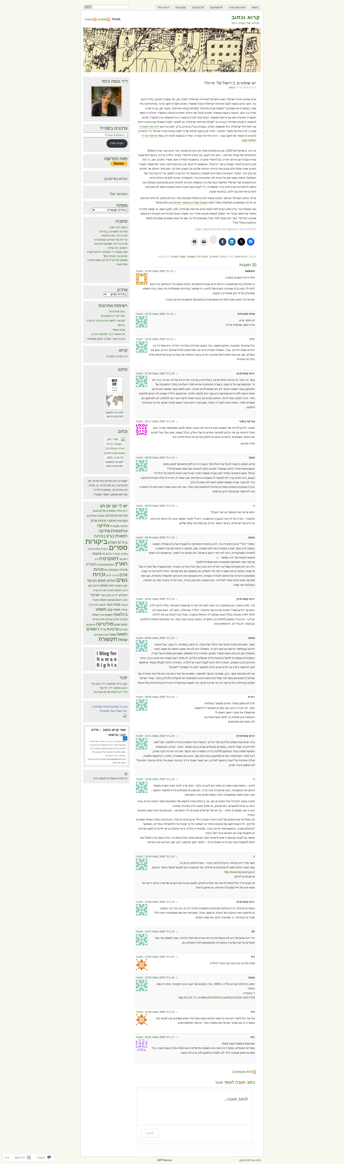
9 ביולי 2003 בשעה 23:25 (159, 313)
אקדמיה (122, 521)
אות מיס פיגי (237, 7)
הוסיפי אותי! (117, 143)
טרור (95, 590)
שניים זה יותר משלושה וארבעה (111, 243)
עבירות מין (107, 619)
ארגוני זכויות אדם (103, 521)
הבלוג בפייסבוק (116, 179)
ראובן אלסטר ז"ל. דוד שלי (113, 688)
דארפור (123, 559)
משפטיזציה (106, 614)
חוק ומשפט (106, 585)
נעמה (232, 87)
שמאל (123, 640)
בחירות (100, 536)
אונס (96, 510)
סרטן (116, 619)
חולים (111, 581)
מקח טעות (122, 264)
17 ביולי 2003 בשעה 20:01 (159, 1037)
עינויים (96, 619)
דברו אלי (163, 7)
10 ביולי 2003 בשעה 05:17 (159, 421)
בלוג (97, 549)
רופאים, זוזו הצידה (118, 248)
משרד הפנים (179, 256)
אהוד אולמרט (114, 510)
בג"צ (223, 256)
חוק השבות (121, 585)
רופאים (92, 629)
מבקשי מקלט (107, 600)
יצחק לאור (106, 595)
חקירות (103, 590)
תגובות (89, 19)
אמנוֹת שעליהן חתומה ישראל (190, 202)
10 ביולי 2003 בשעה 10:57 (159, 931)
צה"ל (103, 629)
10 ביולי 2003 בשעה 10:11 (159, 735)
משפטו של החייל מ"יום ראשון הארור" (107, 260)
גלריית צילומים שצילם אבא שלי (110, 692)
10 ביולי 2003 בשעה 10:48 (159, 901)
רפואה (122, 634)
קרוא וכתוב (245, 17)
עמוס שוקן (121, 624)
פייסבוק (90, 624)
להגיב (150, 1133)
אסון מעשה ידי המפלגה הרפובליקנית (107, 252)
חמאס (118, 590)
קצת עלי (180, 7)
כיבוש (119, 600)
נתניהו (124, 619)
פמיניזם (123, 629)
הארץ (121, 564)
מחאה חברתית (97, 604)
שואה (112, 634)
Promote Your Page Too (113, 710)
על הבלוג (198, 7)
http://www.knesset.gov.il (239, 872)
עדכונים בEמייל (114, 128)
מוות (116, 604)
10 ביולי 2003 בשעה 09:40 (159, 537)
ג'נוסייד (116, 553)
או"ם (102, 510)
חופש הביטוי (96, 580)
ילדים (115, 595)
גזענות (97, 553)
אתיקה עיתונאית (112, 528)
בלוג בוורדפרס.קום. (250, 1160)
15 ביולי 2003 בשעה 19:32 (159, 956)
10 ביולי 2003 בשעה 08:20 (159, 457)
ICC (125, 510)
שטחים (98, 634)
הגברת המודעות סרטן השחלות (111, 706)
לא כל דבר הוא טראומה (115, 235)
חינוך (125, 590)
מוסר (109, 604)
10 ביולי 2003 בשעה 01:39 (159, 373)
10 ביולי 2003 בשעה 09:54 (159, 638)
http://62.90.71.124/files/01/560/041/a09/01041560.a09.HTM (216, 997)
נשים (95, 614)
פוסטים (102, 19)
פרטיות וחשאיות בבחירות (113, 231)
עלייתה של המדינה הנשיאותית (111, 239)
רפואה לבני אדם (119, 227)
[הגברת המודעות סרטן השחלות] (125, 717)
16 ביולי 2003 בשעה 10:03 (159, 977)
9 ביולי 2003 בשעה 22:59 (159, 271)
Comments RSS (242, 1072)
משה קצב (113, 609)
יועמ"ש (123, 595)
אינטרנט (111, 515)
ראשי (255, 7)
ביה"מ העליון (118, 542)
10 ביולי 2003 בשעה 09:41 (159, 599)
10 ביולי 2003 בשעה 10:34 (159, 856)
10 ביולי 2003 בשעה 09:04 (159, 505)
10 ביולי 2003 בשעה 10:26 (159, 779)
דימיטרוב (214, 256)
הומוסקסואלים (105, 564)
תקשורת (108, 639)
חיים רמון (93, 585)
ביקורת (104, 549)
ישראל (95, 595)
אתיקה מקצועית (119, 526)
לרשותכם (216, 7)
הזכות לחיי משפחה (197, 256)
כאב (125, 599)
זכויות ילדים (112, 575)
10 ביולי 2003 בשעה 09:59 (159, 696)
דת (96, 559)
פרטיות (112, 629)
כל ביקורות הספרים (117, 356)
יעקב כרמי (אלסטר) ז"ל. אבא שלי (109, 683)
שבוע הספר (118, 329)
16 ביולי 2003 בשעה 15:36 (159, 1011)
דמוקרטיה (108, 558)
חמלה (110, 590)
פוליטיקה (105, 624)
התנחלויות (111, 570)
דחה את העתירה (149, 126)
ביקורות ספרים (106, 544)
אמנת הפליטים (95, 515)
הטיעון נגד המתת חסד (115, 256)
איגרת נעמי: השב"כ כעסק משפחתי (106, 338)
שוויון (106, 634)
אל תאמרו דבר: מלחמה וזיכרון (108, 334)
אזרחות (123, 515)
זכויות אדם (241, 256)
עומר (228, 1082)
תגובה (139, 271)
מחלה (124, 609)
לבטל (219, 1082)
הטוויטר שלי (119, 194)
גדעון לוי (107, 553)
